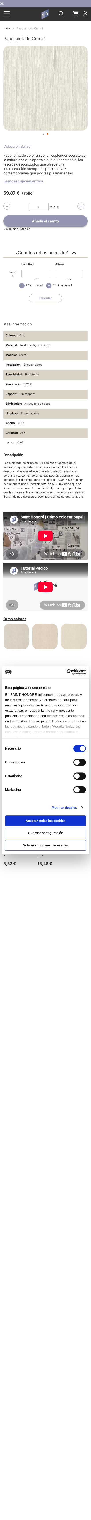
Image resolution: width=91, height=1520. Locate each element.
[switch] (79, 762)
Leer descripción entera (23, 181)
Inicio (6, 28)
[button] (44, 134)
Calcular (45, 298)
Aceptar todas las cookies (45, 821)
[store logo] (45, 14)
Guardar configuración (45, 833)
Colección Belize (16, 146)
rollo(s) (54, 207)
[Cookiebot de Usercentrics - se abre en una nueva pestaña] (66, 672)
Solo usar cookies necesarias (45, 845)
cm (36, 279)
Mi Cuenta (85, 13)
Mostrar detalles (64, 807)
